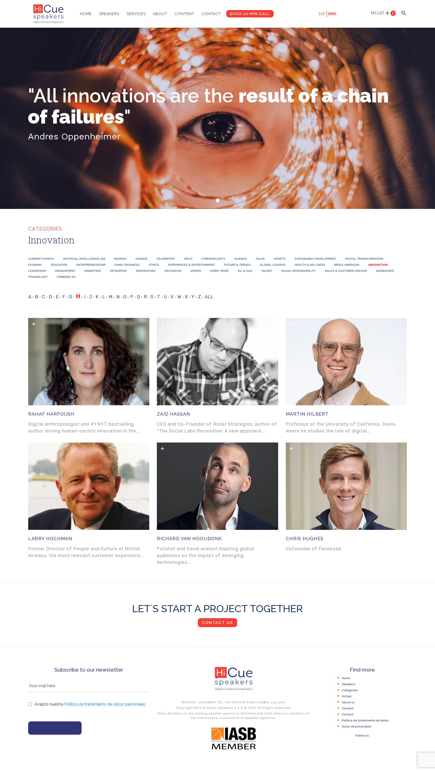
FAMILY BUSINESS (127, 265)
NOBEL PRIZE (219, 271)
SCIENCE (240, 259)
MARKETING (92, 271)
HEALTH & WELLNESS (310, 265)
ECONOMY (35, 265)
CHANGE (141, 259)
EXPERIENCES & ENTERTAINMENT (191, 265)
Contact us (217, 622)
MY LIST (382, 13)
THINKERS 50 (66, 277)
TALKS (260, 259)
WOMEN (196, 271)
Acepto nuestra (90, 704)
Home (86, 14)
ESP (322, 14)
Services (136, 14)
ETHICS (154, 265)
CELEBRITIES (166, 259)
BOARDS (120, 259)
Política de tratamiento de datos (365, 720)
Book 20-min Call (250, 14)
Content (184, 14)
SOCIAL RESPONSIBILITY (298, 271)
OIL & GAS (245, 271)
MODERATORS (146, 271)
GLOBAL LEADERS (273, 265)
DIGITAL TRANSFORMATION (364, 259)
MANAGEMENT (65, 271)
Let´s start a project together (217, 608)
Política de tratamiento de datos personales (105, 704)
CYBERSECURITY (213, 259)
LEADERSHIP (37, 271)
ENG (332, 14)
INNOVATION (378, 265)
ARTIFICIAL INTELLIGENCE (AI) (84, 259)
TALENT (266, 271)
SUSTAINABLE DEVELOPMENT (315, 259)
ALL (209, 297)
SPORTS (279, 259)
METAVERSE (118, 271)
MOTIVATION (173, 271)
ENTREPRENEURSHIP (90, 265)
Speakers (109, 14)
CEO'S (188, 259)
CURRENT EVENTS (41, 259)
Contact (211, 14)
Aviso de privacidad (356, 726)
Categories (350, 690)
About (160, 14)
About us (348, 702)
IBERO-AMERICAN (346, 265)
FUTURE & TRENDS (237, 265)
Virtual (346, 696)
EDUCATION (59, 265)
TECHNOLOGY (38, 277)
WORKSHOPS (385, 271)
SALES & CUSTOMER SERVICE (346, 271)
